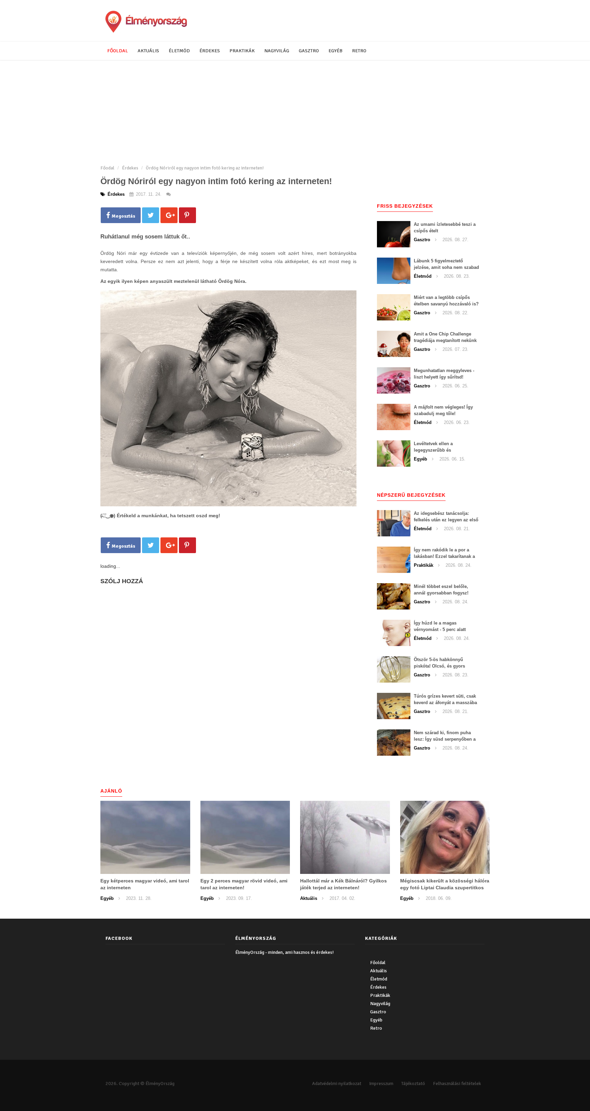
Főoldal (117, 51)
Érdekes (209, 51)
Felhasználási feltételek (457, 1083)
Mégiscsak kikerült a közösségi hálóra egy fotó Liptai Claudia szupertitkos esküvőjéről (444, 887)
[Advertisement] (295, 112)
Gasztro (309, 51)
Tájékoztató (413, 1083)
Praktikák (242, 51)
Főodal (107, 168)
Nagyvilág (276, 51)
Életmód (179, 51)
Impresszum (381, 1083)
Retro (359, 51)
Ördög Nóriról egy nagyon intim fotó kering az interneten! (205, 168)
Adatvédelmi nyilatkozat (336, 1083)
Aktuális (148, 51)
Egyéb (335, 51)
